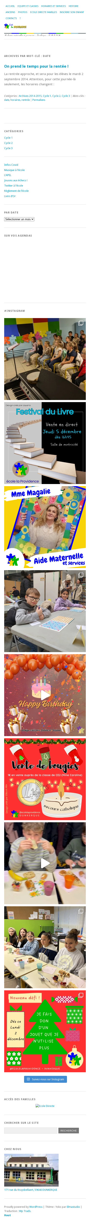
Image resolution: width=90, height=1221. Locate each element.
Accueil (10, 6)
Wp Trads (25, 1211)
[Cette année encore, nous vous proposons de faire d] (45, 1031)
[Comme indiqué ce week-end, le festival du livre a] (45, 443)
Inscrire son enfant (72, 12)
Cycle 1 (47, 96)
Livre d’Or (10, 196)
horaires (15, 100)
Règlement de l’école (16, 190)
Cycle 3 (66, 96)
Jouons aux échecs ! (15, 180)
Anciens (10, 12)
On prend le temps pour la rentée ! (36, 66)
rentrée (26, 100)
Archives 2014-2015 (30, 96)
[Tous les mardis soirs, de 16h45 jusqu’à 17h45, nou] (45, 359)
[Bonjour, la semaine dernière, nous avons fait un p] (45, 947)
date (6, 100)
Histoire (73, 6)
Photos (22, 12)
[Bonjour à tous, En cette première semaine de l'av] (45, 695)
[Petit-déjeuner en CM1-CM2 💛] (45, 863)
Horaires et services (53, 6)
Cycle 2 (56, 96)
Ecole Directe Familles (43, 12)
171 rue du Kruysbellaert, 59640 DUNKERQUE (30, 1189)
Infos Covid (11, 164)
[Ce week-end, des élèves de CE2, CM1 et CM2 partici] (45, 611)
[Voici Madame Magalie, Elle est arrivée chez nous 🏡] (45, 527)
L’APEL (7, 175)
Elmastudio (73, 1206)
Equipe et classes (28, 6)
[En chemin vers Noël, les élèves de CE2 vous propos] (45, 779)
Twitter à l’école (13, 185)
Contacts (11, 18)
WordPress (35, 1206)
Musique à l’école (14, 170)
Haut (7, 1215)
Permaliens (38, 100)
